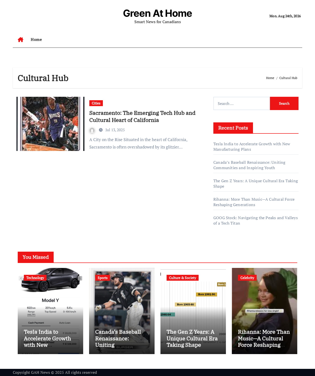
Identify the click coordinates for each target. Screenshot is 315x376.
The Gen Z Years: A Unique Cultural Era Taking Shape (192, 338)
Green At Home (157, 13)
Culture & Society (182, 277)
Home (36, 39)
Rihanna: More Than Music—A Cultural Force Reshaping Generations (254, 201)
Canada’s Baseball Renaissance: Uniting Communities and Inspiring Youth (249, 165)
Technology (35, 277)
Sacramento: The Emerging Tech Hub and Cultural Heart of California (142, 116)
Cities (96, 103)
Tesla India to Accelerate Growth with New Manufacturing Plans (47, 344)
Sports (103, 277)
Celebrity (247, 277)
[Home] (20, 39)
